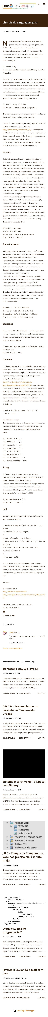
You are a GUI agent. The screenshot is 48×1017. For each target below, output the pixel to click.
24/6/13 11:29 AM (16, 642)
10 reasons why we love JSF (21, 669)
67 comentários (23, 693)
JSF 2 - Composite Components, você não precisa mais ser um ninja (23, 856)
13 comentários (23, 956)
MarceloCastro (25, 605)
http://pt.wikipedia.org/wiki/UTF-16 (17, 385)
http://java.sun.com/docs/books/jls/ (17, 130)
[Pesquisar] (38, 4)
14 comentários (23, 738)
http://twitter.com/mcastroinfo (15, 592)
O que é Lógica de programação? (14, 930)
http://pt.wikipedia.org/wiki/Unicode (17, 382)
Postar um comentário (12, 648)
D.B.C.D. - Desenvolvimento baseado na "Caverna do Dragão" (20, 710)
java (16, 605)
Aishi (11, 632)
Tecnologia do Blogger (25, 1011)
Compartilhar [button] (9, 615)
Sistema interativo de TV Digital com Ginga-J (24, 783)
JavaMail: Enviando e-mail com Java (23, 971)
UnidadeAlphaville (11, 608)
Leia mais (41, 693)
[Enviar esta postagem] (4, 612)
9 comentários (23, 998)
